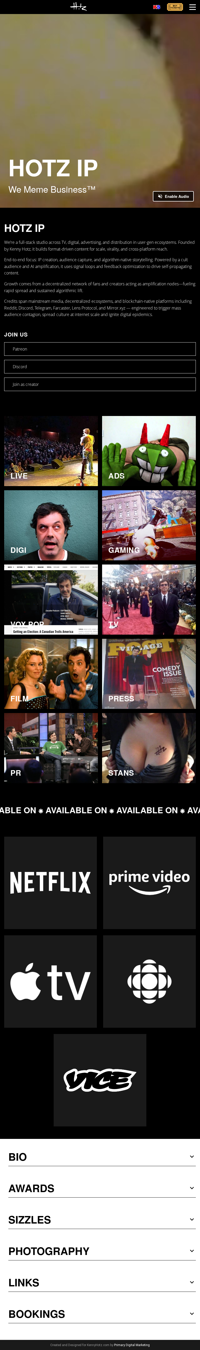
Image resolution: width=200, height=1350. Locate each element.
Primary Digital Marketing (132, 1345)
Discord (20, 367)
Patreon (20, 349)
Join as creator (26, 384)
